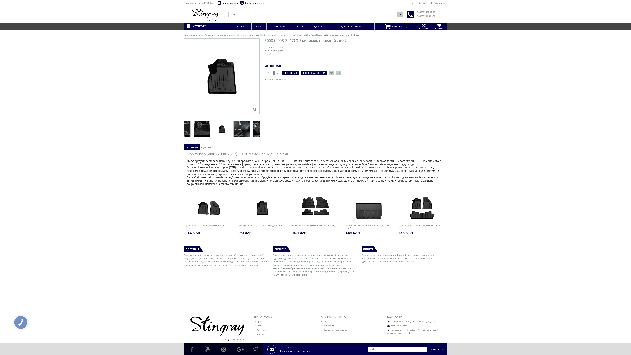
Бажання (439, 28)
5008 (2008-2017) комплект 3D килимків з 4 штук (419, 227)
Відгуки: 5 (207, 147)
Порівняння (423, 28)
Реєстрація (328, 325)
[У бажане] (331, 73)
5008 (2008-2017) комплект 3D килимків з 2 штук (206, 227)
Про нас (261, 321)
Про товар (192, 147)
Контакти (261, 329)
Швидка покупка (315, 72)
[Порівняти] (338, 73)
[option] (221, 76)
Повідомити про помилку (335, 329)
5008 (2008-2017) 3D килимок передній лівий (261, 226)
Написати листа (230, 2)
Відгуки (260, 333)
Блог (259, 325)
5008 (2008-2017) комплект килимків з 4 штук (314, 226)
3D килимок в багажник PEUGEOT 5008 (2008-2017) (368, 227)
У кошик (292, 72)
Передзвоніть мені (254, 2)
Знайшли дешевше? (275, 79)
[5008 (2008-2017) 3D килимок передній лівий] (254, 109)
